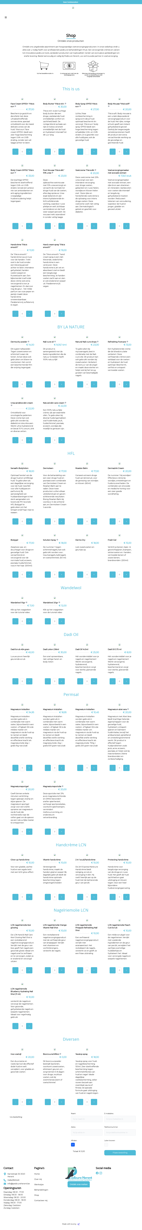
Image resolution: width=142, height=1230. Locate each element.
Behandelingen (41, 1190)
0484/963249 (13, 1180)
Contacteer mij (40, 1200)
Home (37, 1174)
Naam (73, 1114)
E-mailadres (108, 1114)
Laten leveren (109, 1141)
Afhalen (74, 1141)
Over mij (38, 1179)
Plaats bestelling (120, 1153)
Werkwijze (39, 1185)
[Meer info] (15, 106)
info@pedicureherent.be (19, 1184)
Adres (73, 1127)
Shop (36, 1195)
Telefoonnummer (111, 1127)
